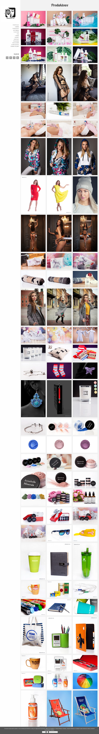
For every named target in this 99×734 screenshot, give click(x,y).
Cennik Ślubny (15, 46)
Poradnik (16, 41)
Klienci (17, 37)
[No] (97, 730)
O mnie (17, 35)
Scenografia (15, 44)
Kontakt (16, 39)
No (47, 732)
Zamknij (44, 732)
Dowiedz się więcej (53, 732)
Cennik (17, 26)
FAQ (18, 34)
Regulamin (15, 42)
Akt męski (16, 30)
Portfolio (16, 25)
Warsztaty (15, 28)
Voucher (16, 32)
